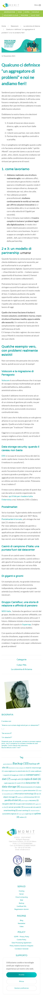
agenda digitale (7, 764)
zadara (23, 817)
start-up (22, 814)
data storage (11, 786)
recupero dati (8, 804)
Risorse (24, 15)
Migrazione (9, 12)
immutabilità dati (9, 794)
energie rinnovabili (9, 790)
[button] (37, 5)
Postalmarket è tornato (12, 519)
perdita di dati (13, 800)
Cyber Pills (21, 665)
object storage (10, 797)
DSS (3, 455)
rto (6, 807)
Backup (21, 763)
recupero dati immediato (25, 804)
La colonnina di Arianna (21, 669)
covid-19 (21, 783)
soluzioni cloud (35, 810)
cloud (28, 768)
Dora (27, 12)
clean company (20, 768)
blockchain (12, 768)
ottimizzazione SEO (32, 797)
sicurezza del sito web (32, 807)
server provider (16, 807)
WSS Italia (6, 611)
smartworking (11, 810)
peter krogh (25, 800)
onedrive (21, 797)
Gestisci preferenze (21, 988)
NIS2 (20, 12)
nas (38, 794)
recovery (34, 800)
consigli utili (17, 779)
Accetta (21, 975)
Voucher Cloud (11, 15)
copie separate (10, 783)
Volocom (5, 380)
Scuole (35, 12)
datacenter (32, 783)
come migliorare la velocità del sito (17, 771)
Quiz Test (35, 15)
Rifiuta (21, 981)
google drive (19, 790)
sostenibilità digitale (10, 814)
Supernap (26, 624)
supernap (29, 814)
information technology (25, 793)
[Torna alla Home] (11, 5)
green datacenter (31, 790)
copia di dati (32, 778)
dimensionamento (27, 787)
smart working (24, 810)
